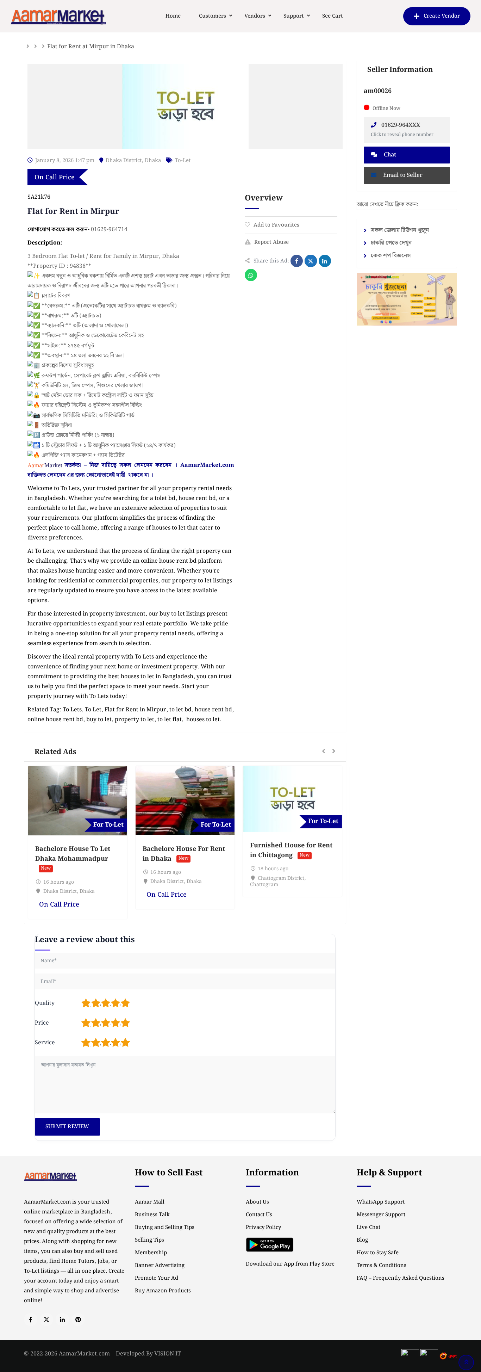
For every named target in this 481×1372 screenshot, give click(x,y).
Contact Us (259, 1215)
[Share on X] (311, 261)
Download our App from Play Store (290, 1264)
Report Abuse (271, 242)
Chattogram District (281, 878)
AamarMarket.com (207, 465)
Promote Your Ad (156, 1278)
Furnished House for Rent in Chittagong (291, 850)
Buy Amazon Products (163, 1291)
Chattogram (264, 885)
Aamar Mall (149, 1202)
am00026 (378, 91)
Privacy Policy (263, 1227)
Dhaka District (124, 160)
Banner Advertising (160, 1265)
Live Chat (368, 1227)
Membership (151, 1253)
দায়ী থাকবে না (132, 475)
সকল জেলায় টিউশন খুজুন (400, 230)
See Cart (332, 16)
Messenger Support (381, 1215)
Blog (362, 1240)
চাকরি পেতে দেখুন (391, 243)
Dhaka (153, 160)
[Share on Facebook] (297, 261)
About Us (257, 1202)
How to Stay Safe (378, 1253)
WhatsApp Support (381, 1202)
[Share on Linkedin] (325, 261)
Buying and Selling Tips (164, 1227)
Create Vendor (442, 16)
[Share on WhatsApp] (251, 275)
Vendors (254, 16)
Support (293, 16)
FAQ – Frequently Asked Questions (400, 1278)
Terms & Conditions (381, 1265)
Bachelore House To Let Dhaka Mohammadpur (72, 854)
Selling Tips (149, 1240)
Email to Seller (402, 175)
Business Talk (152, 1215)
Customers (212, 16)
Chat (389, 154)
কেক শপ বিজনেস (391, 255)
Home (173, 16)
